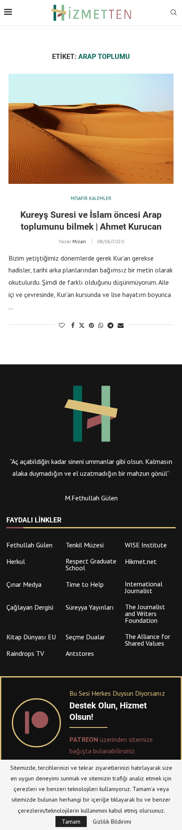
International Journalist (144, 587)
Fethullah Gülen (29, 544)
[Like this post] (62, 325)
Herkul (15, 561)
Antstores (80, 653)
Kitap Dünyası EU (31, 636)
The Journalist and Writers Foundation (145, 613)
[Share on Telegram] (110, 325)
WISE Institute (146, 544)
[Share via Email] (121, 325)
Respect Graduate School (91, 564)
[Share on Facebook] (72, 325)
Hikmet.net (141, 561)
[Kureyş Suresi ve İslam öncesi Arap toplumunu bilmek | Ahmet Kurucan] (91, 129)
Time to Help (85, 584)
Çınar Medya (23, 584)
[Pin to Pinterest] (91, 325)
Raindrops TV (25, 653)
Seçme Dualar (85, 636)
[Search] (173, 13)
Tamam (71, 821)
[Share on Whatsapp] (100, 325)
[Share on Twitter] (82, 325)
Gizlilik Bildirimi (112, 821)
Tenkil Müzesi (85, 544)
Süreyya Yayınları (90, 607)
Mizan (79, 241)
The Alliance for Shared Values (147, 640)
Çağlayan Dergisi (29, 607)
